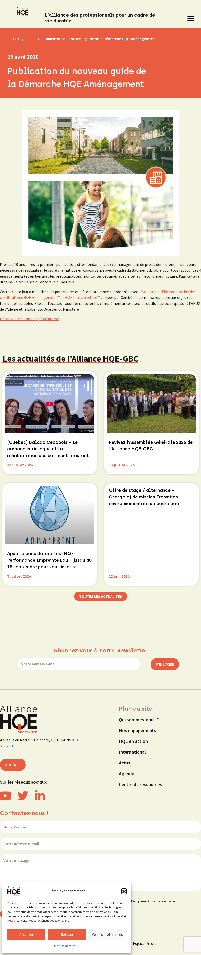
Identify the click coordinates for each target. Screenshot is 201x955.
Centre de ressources (140, 784)
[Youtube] (5, 795)
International (132, 752)
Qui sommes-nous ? (139, 720)
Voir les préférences (107, 934)
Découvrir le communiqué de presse (29, 318)
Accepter (26, 934)
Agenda (126, 774)
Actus (124, 763)
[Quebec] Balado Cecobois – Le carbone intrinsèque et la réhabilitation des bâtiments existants (49, 449)
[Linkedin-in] (39, 795)
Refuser (67, 934)
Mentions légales (64, 946)
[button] (124, 891)
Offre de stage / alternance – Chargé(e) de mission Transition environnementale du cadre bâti (144, 497)
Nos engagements (137, 730)
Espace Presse (145, 943)
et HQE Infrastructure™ (80, 297)
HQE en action (133, 741)
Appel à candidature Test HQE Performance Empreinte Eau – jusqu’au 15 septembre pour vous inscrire (49, 560)
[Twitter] (22, 795)
